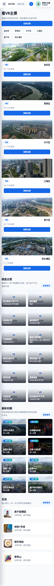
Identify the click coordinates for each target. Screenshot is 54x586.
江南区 (39, 31)
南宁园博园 (20, 511)
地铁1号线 (19, 526)
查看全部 (27, 74)
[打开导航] (4, 4)
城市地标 (19, 541)
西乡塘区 (18, 37)
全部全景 (27, 23)
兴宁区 (28, 31)
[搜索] (31, 4)
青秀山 (17, 556)
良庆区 (6, 31)
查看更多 (46, 285)
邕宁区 (6, 37)
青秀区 (17, 31)
